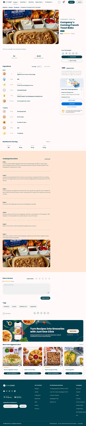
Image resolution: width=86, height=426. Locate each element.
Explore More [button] (38, 2)
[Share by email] (77, 53)
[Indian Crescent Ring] (32, 361)
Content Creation (54, 395)
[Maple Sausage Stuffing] (53, 361)
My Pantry (31, 2)
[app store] (18, 397)
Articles (36, 392)
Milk (18, 79)
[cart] (63, 2)
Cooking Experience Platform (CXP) (59, 388)
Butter (21, 133)
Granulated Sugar (22, 90)
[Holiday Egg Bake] (73, 361)
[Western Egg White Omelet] (12, 361)
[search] (59, 2)
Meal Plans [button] (23, 2)
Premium (37, 408)
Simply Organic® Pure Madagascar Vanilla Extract (30, 96)
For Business (48, 2)
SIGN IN (79, 2)
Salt (18, 128)
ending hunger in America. (73, 112)
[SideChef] (9, 386)
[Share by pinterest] (67, 53)
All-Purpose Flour (21, 111)
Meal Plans (37, 398)
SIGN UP (71, 2)
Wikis (36, 402)
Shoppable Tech (54, 398)
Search (36, 405)
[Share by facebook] (70, 53)
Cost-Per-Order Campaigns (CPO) (59, 392)
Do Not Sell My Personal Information (67, 423)
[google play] (7, 397)
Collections (38, 395)
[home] (7, 2)
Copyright (80, 423)
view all (81, 344)
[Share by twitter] (73, 53)
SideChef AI (53, 402)
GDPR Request (53, 423)
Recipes (37, 388)
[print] (63, 53)
